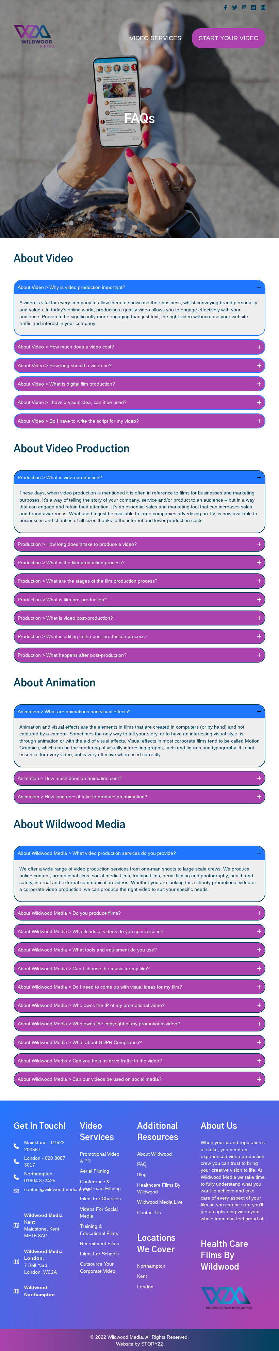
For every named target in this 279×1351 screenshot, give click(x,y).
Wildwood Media (218, 1177)
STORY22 (152, 1344)
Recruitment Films (99, 1243)
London (145, 1286)
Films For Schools (99, 1253)
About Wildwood (154, 1154)
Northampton (151, 1266)
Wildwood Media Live (160, 1202)
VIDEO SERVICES (155, 38)
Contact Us (149, 1212)
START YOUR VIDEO (229, 38)
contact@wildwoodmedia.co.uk (57, 1189)
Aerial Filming (94, 1171)
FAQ (142, 1164)
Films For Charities (101, 1198)
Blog (142, 1174)
